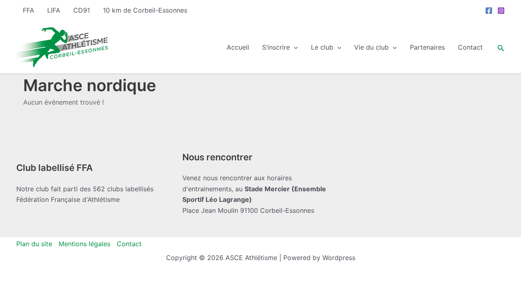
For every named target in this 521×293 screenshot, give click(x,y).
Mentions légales (84, 244)
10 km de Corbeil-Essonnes (145, 10)
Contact (470, 47)
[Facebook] (489, 10)
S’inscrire (276, 47)
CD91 (81, 10)
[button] (294, 47)
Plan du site (34, 244)
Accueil (238, 47)
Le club (322, 47)
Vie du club (371, 47)
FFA (28, 10)
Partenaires (427, 47)
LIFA (53, 10)
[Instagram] (501, 10)
